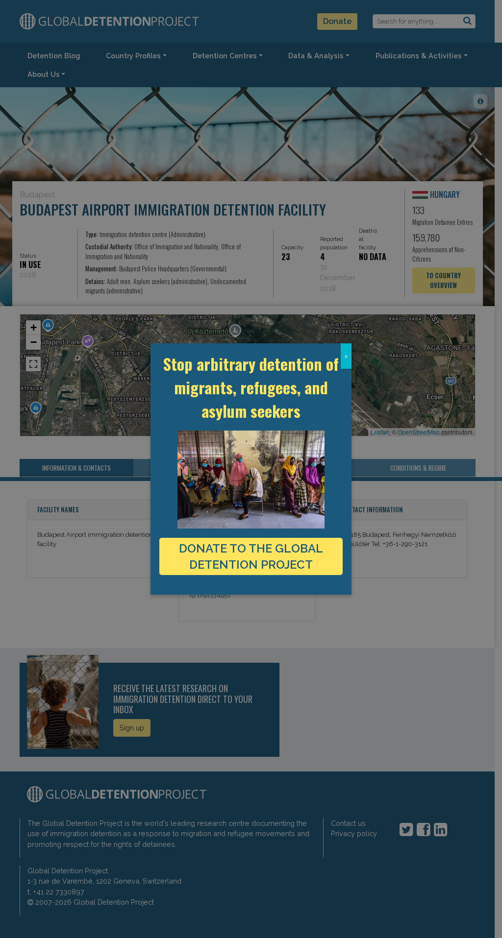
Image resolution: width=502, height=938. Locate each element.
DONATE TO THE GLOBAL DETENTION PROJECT (251, 556)
